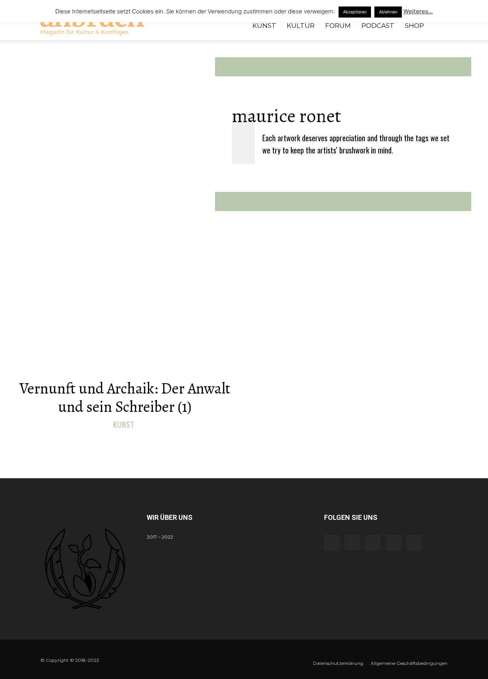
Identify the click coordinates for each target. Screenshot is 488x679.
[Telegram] (372, 542)
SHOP (414, 25)
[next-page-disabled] (249, 441)
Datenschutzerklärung (338, 663)
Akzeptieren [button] (354, 12)
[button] (438, 26)
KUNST (264, 25)
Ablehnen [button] (388, 12)
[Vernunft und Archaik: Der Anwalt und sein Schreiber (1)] (125, 314)
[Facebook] (331, 542)
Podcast (377, 25)
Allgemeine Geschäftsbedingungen (409, 663)
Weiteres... (418, 11)
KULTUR (301, 25)
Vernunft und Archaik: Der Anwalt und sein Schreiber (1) (124, 397)
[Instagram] (352, 542)
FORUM (338, 25)
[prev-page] (236, 441)
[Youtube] (414, 542)
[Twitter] (393, 542)
